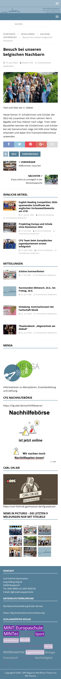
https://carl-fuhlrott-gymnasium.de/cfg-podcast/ (29, 506)
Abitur (6, 662)
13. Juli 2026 (26, 231)
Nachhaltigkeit (44, 657)
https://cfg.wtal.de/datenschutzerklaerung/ (24, 612)
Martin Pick (27, 62)
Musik (25, 640)
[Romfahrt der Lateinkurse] (44, 530)
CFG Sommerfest (26, 658)
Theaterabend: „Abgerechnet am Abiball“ (37, 327)
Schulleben (27, 34)
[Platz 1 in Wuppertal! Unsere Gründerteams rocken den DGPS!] (15, 552)
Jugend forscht (35, 652)
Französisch (10, 657)
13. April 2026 (26, 250)
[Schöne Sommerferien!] (9, 275)
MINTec (11, 633)
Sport (39, 634)
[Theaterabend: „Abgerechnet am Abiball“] (9, 329)
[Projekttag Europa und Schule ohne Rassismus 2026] (9, 227)
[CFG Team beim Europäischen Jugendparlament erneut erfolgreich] (9, 244)
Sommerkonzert (11, 640)
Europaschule (30, 154)
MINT (9, 627)
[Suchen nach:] (30, 23)
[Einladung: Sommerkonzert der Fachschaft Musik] (9, 310)
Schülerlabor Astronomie (23, 646)
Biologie (50, 652)
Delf (14, 154)
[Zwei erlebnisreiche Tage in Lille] (30, 541)
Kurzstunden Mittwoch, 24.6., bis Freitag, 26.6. (37, 289)
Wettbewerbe (14, 652)
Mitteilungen (13, 263)
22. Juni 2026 (26, 294)
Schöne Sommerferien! (31, 271)
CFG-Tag (48, 646)
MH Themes (30, 675)
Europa (27, 634)
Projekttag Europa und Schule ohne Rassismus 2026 (35, 225)
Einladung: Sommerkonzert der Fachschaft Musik (36, 308)
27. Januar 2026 (27, 215)
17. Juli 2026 (26, 275)
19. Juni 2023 (12, 62)
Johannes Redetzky (46, 215)
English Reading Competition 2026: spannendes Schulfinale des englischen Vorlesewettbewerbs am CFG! (38, 207)
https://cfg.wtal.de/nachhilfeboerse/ (22, 405)
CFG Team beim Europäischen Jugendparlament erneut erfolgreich (35, 243)
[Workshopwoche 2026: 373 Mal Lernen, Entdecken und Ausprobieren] (15, 541)
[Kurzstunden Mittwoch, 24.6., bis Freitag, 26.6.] (9, 291)
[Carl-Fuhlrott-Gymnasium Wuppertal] (30, 11)
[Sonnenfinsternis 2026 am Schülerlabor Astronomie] (15, 530)
